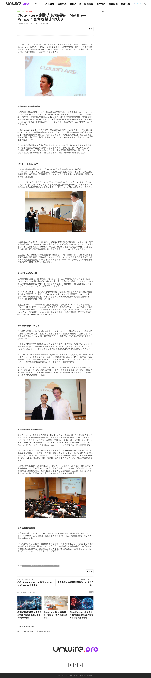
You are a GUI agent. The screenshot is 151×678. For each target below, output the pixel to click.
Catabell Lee (34, 23)
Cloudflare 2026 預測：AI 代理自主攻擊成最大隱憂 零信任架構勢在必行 (83, 615)
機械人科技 (75, 3)
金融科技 (62, 3)
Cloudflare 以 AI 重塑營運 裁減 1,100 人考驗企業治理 (55, 615)
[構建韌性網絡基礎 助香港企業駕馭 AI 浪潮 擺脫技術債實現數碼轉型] (29, 603)
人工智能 (49, 3)
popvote (55, 565)
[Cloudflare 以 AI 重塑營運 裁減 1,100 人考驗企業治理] (56, 603)
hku (48, 565)
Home (38, 3)
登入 (33, 631)
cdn (25, 565)
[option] (29, 607)
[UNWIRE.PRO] (17, 3)
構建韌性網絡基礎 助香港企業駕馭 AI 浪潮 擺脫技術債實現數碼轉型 (29, 615)
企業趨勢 (88, 3)
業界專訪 (101, 3)
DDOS (42, 565)
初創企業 (113, 3)
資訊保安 (125, 3)
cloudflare (33, 565)
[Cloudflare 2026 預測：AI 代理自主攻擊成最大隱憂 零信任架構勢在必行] (82, 603)
